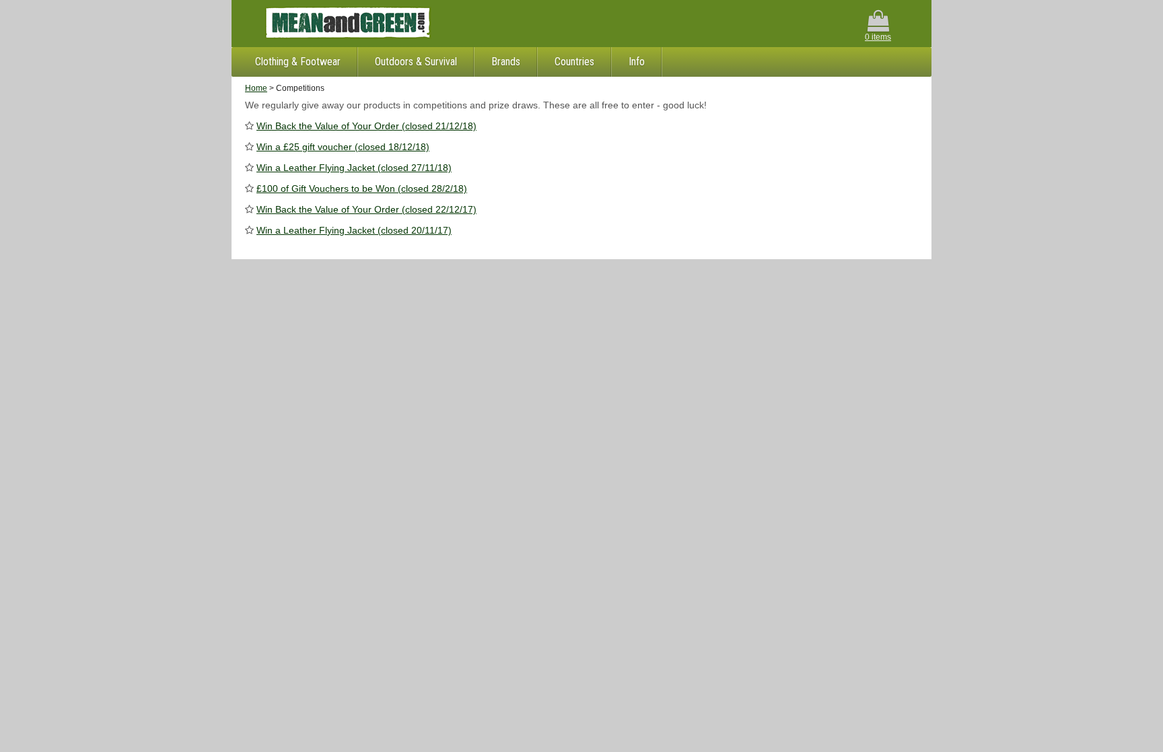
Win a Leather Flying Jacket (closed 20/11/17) (354, 230)
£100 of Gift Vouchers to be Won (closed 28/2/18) (361, 188)
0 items (878, 37)
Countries (574, 61)
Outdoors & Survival (416, 61)
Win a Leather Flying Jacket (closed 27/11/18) (354, 167)
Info (637, 61)
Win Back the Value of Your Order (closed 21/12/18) (366, 126)
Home (256, 88)
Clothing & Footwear (298, 61)
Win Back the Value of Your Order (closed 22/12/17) (366, 209)
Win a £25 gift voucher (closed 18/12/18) (342, 146)
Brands (505, 61)
